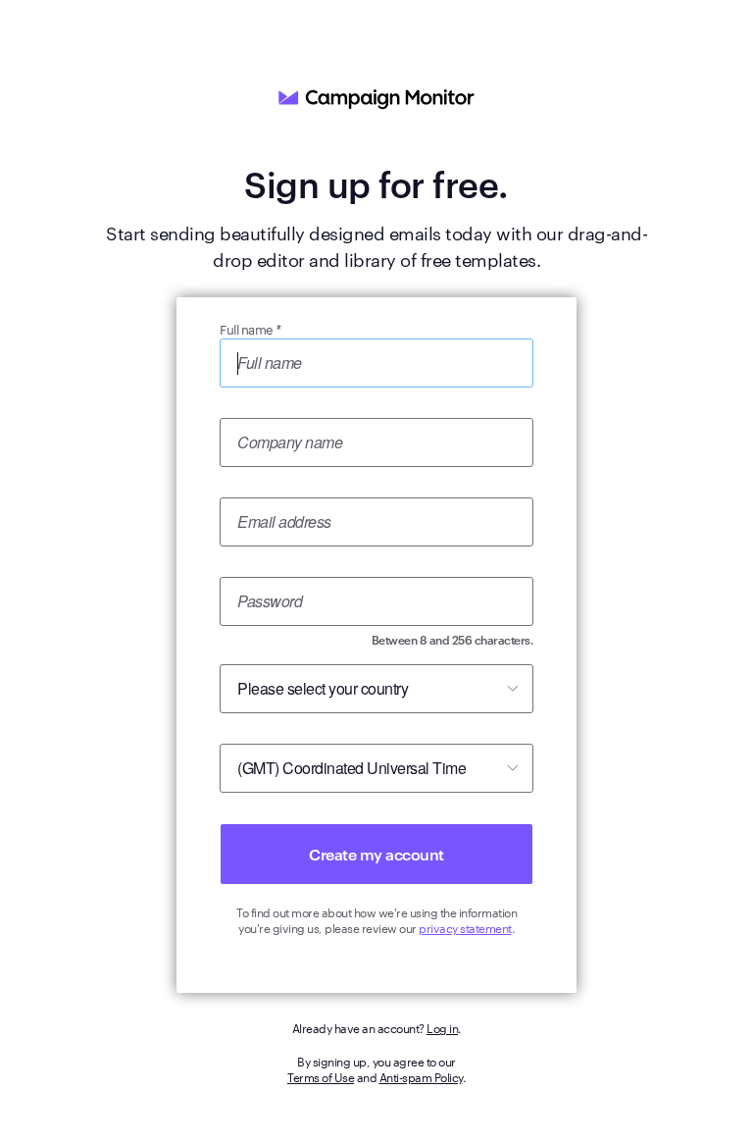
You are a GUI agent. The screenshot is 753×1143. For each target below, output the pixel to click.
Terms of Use (320, 1076)
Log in (442, 1027)
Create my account (376, 853)
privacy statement (465, 927)
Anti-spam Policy (421, 1076)
